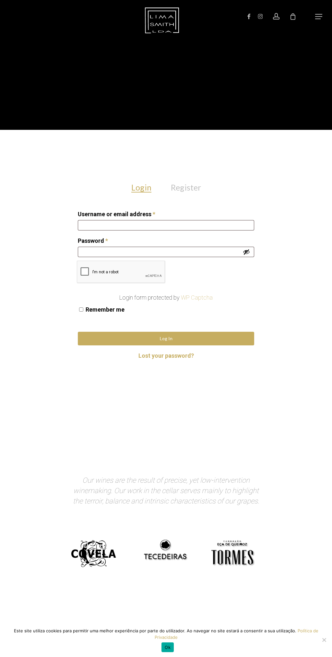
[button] (318, 16)
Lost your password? (166, 355)
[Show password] (246, 251)
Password (105, 240)
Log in (166, 338)
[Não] (324, 640)
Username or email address (128, 213)
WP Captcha (197, 297)
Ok (168, 647)
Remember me (105, 309)
